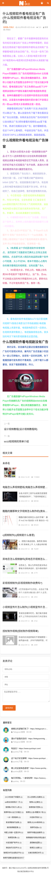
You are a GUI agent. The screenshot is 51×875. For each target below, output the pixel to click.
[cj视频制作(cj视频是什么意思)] (10, 545)
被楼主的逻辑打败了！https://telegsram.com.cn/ (29, 729)
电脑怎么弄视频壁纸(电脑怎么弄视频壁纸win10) (26, 487)
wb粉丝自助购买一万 (14, 802)
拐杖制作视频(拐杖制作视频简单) (20, 631)
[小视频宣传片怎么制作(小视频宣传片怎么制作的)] (10, 617)
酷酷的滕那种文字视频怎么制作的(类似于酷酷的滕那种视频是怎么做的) (26, 511)
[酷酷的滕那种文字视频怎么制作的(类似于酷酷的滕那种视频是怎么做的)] (10, 521)
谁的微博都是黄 (14, 827)
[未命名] (10, 473)
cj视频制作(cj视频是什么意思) (19, 535)
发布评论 (9, 708)
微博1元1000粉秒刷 (35, 822)
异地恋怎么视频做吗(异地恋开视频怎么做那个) (26, 559)
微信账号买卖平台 (13, 848)
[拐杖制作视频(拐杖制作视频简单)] (10, 640)
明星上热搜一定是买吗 (13, 833)
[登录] (42, 3)
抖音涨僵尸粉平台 (13, 843)
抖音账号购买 (36, 817)
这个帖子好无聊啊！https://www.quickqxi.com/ (29, 758)
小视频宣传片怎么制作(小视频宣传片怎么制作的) (26, 607)
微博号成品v (36, 827)
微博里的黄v (13, 838)
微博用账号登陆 (36, 807)
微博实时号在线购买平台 (14, 853)
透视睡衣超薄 (36, 843)
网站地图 (33, 868)
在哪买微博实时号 (36, 853)
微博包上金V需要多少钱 (36, 812)
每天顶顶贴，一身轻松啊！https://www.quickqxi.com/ (29, 778)
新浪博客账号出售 (13, 822)
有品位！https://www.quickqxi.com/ (26, 748)
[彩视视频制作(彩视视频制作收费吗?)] (10, 593)
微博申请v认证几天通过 (14, 812)
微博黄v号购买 (8, 27)
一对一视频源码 (14, 817)
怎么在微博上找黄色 (35, 797)
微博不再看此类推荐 (35, 833)
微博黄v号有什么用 (14, 807)
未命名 (6, 463)
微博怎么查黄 (36, 848)
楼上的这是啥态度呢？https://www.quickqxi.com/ (29, 768)
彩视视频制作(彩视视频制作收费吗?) (22, 583)
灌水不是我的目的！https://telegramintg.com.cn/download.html (29, 738)
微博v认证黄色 (35, 802)
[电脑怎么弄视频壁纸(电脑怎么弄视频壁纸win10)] (10, 497)
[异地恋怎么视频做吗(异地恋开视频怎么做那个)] (10, 568)
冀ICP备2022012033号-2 (18, 868)
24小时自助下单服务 (13, 797)
